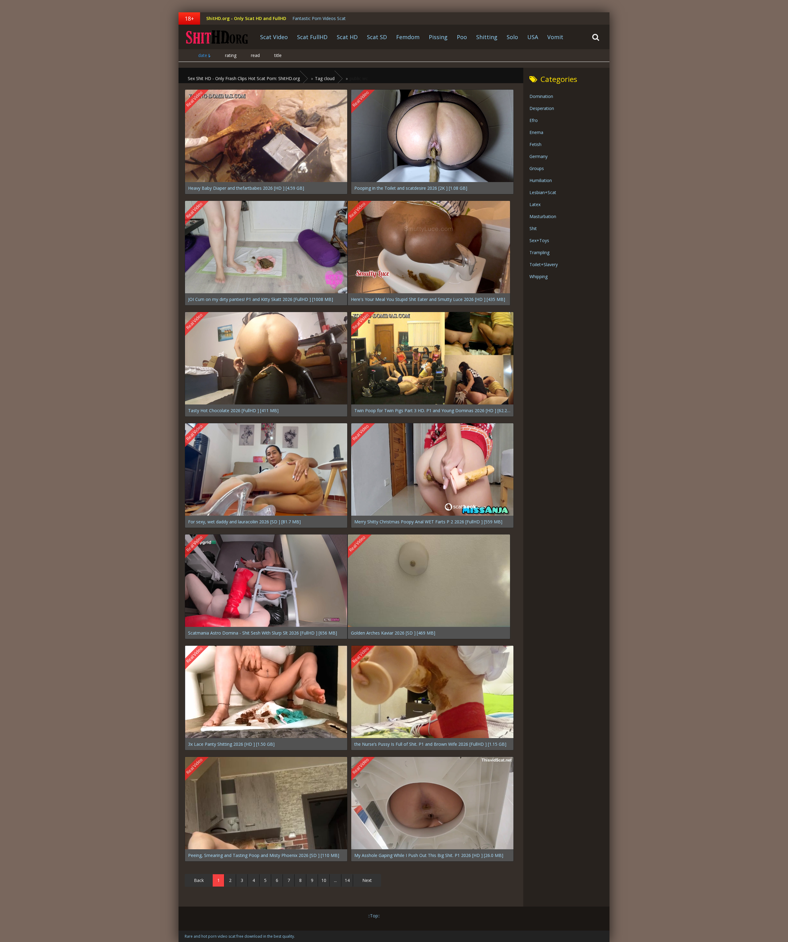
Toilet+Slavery (543, 264)
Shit (533, 228)
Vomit (555, 37)
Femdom (408, 37)
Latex (535, 204)
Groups (536, 168)
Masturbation (542, 216)
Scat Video (274, 37)
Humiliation (540, 180)
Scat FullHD (312, 37)
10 (323, 880)
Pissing (438, 37)
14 (347, 880)
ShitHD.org (217, 37)
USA (532, 37)
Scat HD (347, 37)
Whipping (538, 276)
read (255, 55)
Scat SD (377, 37)
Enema (536, 132)
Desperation (541, 108)
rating (230, 55)
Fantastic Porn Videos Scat (319, 18)
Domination (541, 96)
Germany (538, 156)
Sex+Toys (539, 240)
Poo (462, 37)
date (202, 55)
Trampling (539, 252)
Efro (533, 120)
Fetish (535, 144)
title (278, 55)
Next (367, 880)
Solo (512, 37)
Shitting (486, 37)
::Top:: (374, 916)
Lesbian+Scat (542, 192)
